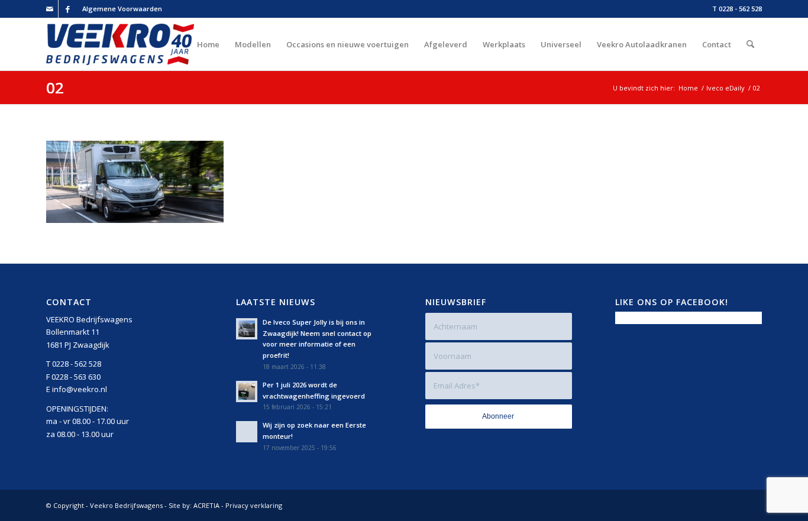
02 (55, 87)
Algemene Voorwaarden (122, 8)
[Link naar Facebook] (67, 9)
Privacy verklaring (253, 505)
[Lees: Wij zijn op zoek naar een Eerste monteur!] (246, 431)
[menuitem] (119, 9)
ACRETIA (206, 505)
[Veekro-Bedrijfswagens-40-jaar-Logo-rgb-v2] (120, 44)
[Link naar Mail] (49, 9)
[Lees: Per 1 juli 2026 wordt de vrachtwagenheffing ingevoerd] (246, 391)
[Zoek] (750, 44)
